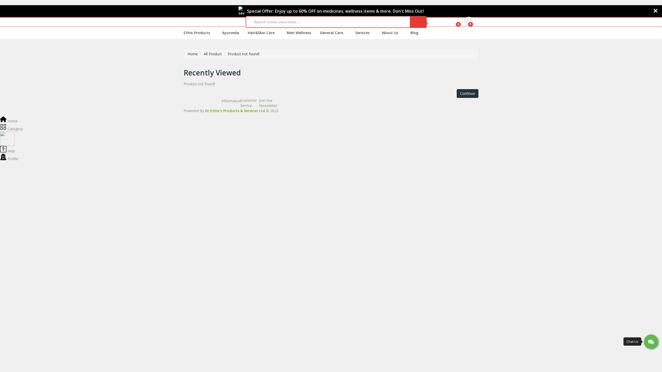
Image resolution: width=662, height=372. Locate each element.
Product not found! (243, 53)
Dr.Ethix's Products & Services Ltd (235, 110)
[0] (454, 22)
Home (192, 53)
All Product (213, 53)
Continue (467, 93)
